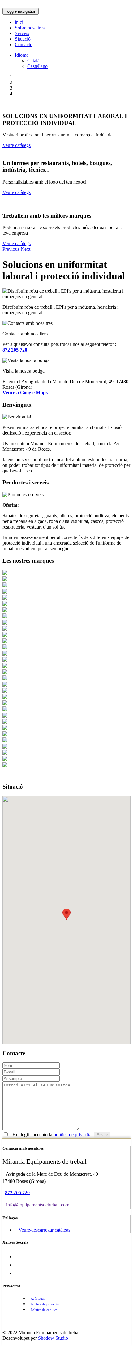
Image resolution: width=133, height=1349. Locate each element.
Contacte (23, 44)
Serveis (22, 33)
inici (19, 22)
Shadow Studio (53, 1338)
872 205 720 (17, 1192)
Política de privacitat (45, 1304)
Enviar (102, 1135)
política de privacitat (73, 1134)
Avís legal (38, 1298)
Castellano (37, 66)
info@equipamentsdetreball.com (37, 1204)
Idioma (21, 55)
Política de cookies (44, 1309)
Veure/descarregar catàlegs (44, 1229)
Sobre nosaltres (30, 27)
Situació (23, 39)
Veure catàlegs (16, 145)
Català (33, 60)
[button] (11, 249)
